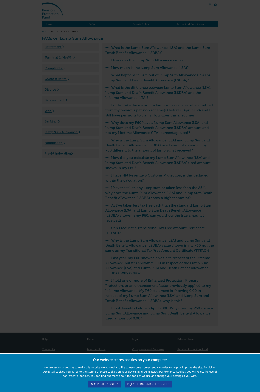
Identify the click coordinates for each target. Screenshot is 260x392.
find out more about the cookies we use (126, 376)
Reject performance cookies (148, 384)
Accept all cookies (105, 384)
